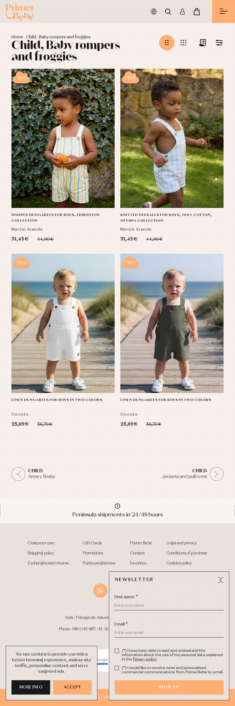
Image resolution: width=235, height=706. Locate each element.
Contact (137, 553)
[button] (167, 43)
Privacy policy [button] (145, 659)
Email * (121, 624)
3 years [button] (52, 192)
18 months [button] (66, 178)
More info (30, 687)
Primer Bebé (141, 543)
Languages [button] (153, 11)
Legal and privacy (182, 543)
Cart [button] (196, 11)
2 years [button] (90, 178)
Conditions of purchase (187, 553)
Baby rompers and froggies (65, 37)
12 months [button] (147, 178)
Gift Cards (92, 543)
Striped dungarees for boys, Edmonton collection (55, 218)
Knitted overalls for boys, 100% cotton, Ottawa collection (166, 218)
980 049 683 (84, 629)
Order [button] (200, 43)
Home (17, 37)
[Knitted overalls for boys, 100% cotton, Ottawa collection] (172, 138)
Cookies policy (179, 563)
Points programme (99, 563)
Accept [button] (72, 687)
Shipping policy (41, 553)
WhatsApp (100, 590)
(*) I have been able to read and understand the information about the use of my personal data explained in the (172, 655)
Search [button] (168, 11)
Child (31, 37)
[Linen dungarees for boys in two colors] (63, 323)
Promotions (93, 553)
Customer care (41, 543)
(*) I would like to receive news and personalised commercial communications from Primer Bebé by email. (173, 670)
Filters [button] (217, 43)
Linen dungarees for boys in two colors (56, 400)
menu (223, 11)
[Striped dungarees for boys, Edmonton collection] (63, 138)
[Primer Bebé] (20, 11)
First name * (126, 597)
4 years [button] (183, 192)
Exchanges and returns (48, 563)
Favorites (138, 563)
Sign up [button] (168, 687)
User (182, 11)
